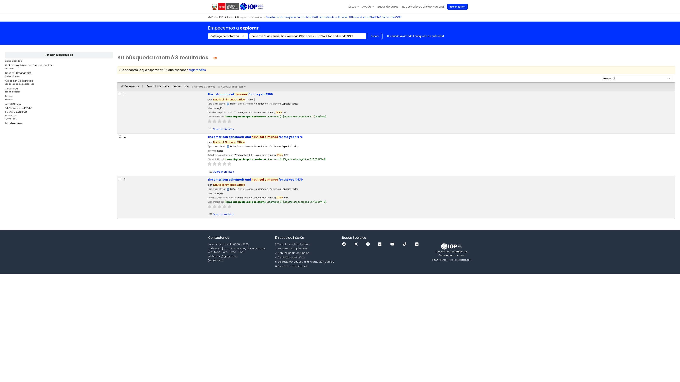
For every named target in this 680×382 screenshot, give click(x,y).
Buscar (375, 36)
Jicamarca (11, 88)
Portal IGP (217, 17)
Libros (8, 96)
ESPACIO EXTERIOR (16, 112)
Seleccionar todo (158, 86)
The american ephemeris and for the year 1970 (255, 179)
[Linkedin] (380, 244)
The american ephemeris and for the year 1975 (255, 137)
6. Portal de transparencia (291, 266)
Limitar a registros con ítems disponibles (29, 65)
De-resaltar (131, 86)
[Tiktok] (405, 244)
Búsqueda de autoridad (429, 36)
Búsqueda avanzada (249, 17)
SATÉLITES (11, 119)
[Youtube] (393, 244)
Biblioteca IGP (252, 6)
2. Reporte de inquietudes (291, 248)
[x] (357, 244)
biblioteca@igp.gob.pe (222, 256)
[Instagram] (368, 244)
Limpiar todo (181, 86)
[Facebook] (345, 244)
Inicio (230, 17)
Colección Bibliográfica (19, 81)
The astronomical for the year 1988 (240, 94)
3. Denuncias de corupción (292, 253)
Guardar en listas (223, 129)
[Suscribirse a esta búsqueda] (215, 58)
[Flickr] (417, 244)
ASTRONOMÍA (13, 104)
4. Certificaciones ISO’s (289, 257)
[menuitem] (423, 6)
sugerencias (197, 70)
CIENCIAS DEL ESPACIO (18, 108)
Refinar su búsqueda (59, 55)
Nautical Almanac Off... (19, 73)
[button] (353, 6)
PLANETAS (11, 115)
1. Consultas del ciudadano (292, 244)
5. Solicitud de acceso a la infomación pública (304, 262)
